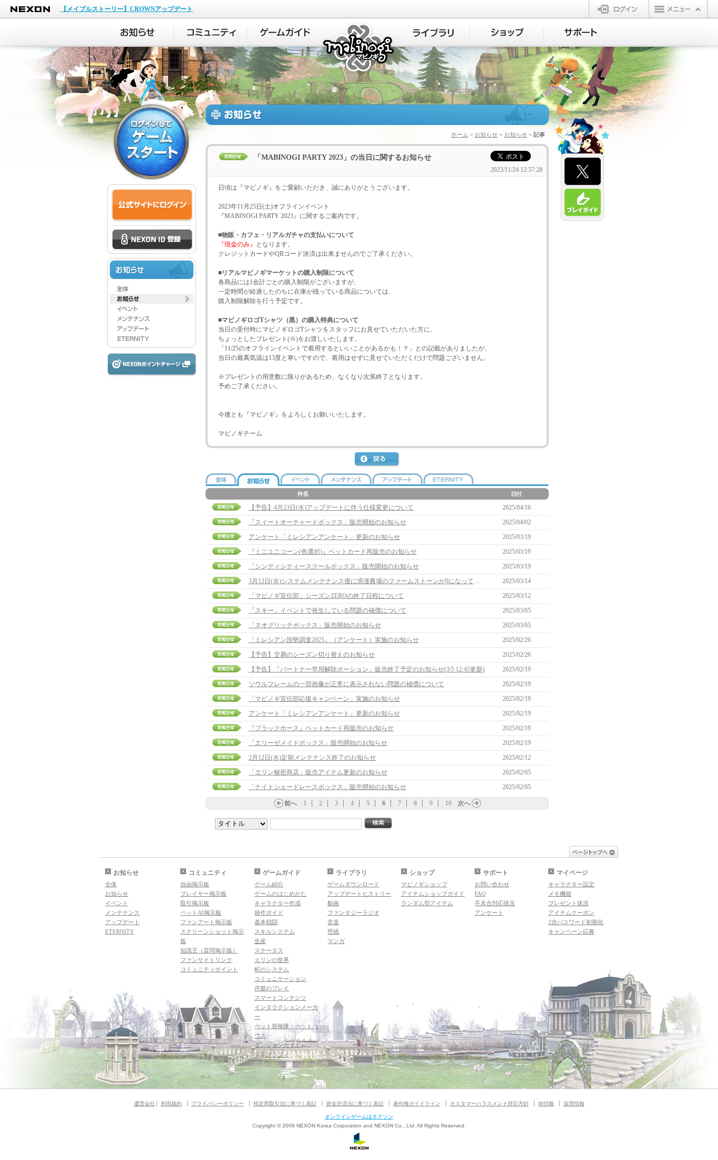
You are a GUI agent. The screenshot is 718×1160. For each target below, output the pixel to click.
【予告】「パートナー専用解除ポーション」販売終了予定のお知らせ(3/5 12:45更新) (367, 669)
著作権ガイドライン (416, 1103)
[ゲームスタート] (151, 141)
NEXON (30, 9)
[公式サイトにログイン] (152, 205)
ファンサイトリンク (206, 960)
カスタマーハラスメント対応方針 (489, 1103)
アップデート (122, 922)
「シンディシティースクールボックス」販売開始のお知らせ (334, 566)
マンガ (336, 941)
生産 (260, 941)
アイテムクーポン (571, 912)
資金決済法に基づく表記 (355, 1103)
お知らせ (486, 134)
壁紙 (333, 931)
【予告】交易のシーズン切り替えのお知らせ (312, 654)
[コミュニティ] (211, 32)
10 (448, 803)
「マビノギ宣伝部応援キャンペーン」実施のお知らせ (324, 698)
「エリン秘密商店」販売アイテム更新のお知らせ (318, 772)
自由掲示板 (194, 884)
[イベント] (151, 309)
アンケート (489, 912)
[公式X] (582, 172)
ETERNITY (119, 931)
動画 (333, 903)
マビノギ (359, 48)
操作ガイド (268, 912)
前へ (290, 803)
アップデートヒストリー (359, 893)
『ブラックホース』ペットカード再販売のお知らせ (321, 728)
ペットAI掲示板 (200, 912)
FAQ (480, 893)
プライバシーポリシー (217, 1103)
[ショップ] (507, 32)
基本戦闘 (266, 922)
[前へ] (278, 803)
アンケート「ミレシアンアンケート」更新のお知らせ (324, 537)
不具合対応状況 (495, 903)
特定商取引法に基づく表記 (284, 1103)
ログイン (619, 9)
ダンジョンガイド (277, 1045)
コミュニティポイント (209, 969)
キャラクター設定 (571, 884)
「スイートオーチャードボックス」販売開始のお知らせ (327, 522)
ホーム (459, 134)
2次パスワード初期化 (575, 922)
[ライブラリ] (433, 32)
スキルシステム (274, 931)
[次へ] (476, 803)
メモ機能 (559, 893)
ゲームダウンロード (353, 884)
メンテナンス (122, 912)
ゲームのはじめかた (280, 893)
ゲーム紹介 (268, 884)
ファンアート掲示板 (206, 922)
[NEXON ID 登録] (152, 240)
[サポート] (581, 32)
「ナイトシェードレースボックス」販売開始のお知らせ (327, 787)
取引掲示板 (194, 903)
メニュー (678, 9)
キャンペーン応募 (571, 931)
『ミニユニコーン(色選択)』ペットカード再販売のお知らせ (333, 551)
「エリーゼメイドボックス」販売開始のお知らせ (318, 743)
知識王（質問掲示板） (209, 950)
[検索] (378, 823)
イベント (116, 903)
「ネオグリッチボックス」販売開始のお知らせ (315, 625)
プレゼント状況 (568, 903)
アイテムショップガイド (433, 893)
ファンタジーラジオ (353, 912)
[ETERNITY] (151, 339)
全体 (111, 884)
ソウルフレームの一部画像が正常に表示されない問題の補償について (346, 684)
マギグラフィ (271, 1054)
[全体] (151, 289)
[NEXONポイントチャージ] (151, 365)
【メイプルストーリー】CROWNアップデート (126, 9)
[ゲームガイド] (285, 32)
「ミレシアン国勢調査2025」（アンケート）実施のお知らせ (334, 640)
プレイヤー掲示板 (203, 893)
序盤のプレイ (271, 988)
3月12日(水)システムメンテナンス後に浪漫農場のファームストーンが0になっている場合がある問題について (402, 581)
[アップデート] (151, 329)
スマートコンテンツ (280, 998)
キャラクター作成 (277, 903)
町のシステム (271, 969)
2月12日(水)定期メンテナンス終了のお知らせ (312, 757)
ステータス (268, 950)
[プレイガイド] (582, 203)
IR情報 (546, 1103)
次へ (464, 803)
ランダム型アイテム (427, 903)
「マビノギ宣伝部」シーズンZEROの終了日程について (326, 595)
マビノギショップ (424, 884)
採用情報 (573, 1103)
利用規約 (171, 1103)
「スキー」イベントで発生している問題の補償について (327, 610)
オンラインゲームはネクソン (359, 1117)
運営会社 (144, 1103)
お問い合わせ (492, 884)
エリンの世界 (271, 960)
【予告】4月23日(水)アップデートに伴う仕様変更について (331, 507)
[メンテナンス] (151, 319)
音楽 (333, 922)
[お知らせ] (137, 32)
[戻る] (377, 459)
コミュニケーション (280, 979)
